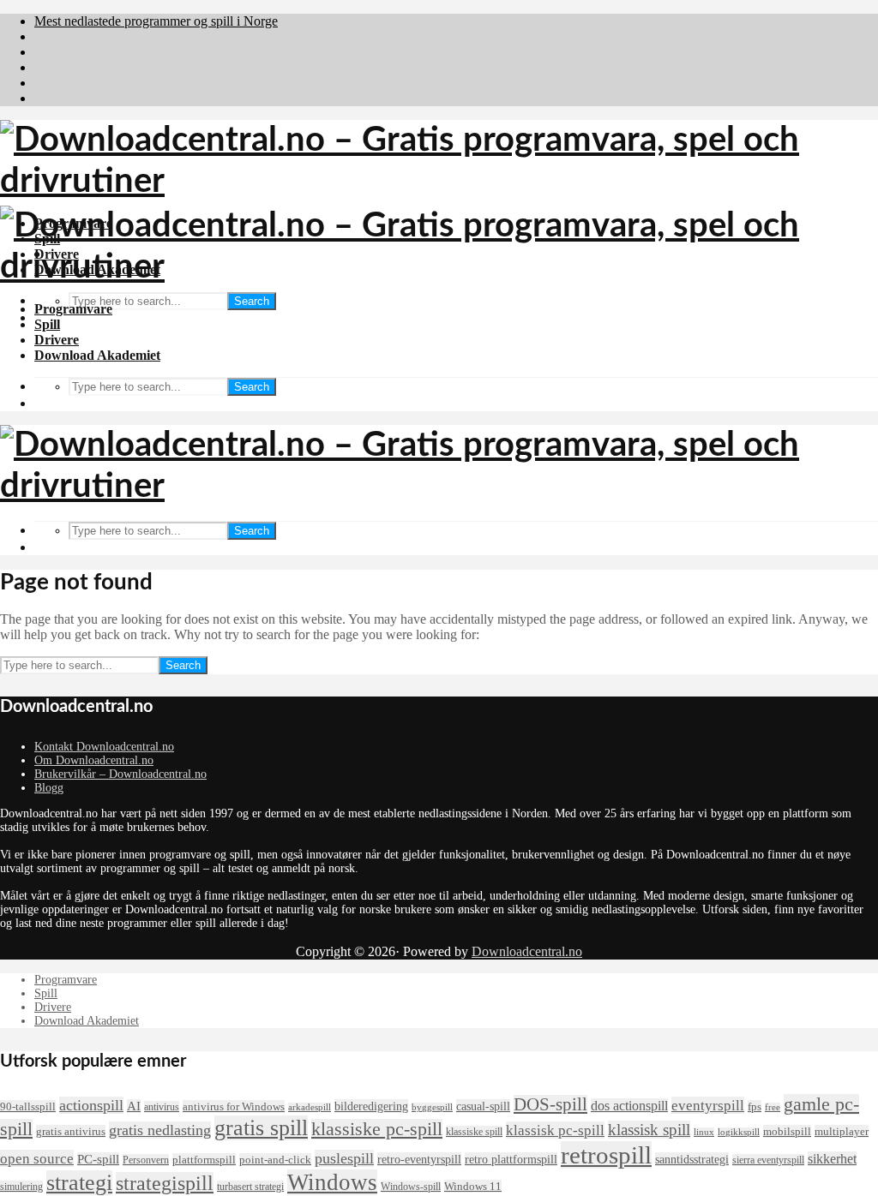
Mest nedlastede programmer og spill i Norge (156, 21)
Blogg (48, 787)
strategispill (164, 1183)
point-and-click (275, 1159)
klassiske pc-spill (376, 1129)
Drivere (56, 339)
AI (134, 1106)
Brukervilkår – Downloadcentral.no (120, 774)
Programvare (73, 309)
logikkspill (739, 1132)
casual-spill (483, 1106)
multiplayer (842, 1131)
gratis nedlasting (160, 1130)
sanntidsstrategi (692, 1159)
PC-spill (98, 1159)
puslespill (344, 1158)
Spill (47, 324)
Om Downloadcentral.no (93, 760)
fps (754, 1106)
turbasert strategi (250, 1187)
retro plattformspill (511, 1159)
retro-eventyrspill (419, 1159)
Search (251, 301)
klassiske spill (474, 1132)
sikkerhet (832, 1158)
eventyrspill (707, 1105)
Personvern (146, 1160)
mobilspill (787, 1131)
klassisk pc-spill (555, 1130)
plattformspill (204, 1159)
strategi (79, 1182)
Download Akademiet (97, 355)
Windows (332, 1182)
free (772, 1107)
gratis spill (261, 1127)
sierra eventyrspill (768, 1160)
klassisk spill (649, 1130)
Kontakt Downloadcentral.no (104, 746)
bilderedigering (371, 1106)
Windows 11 (473, 1186)
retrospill (606, 1155)
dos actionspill (629, 1105)
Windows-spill (411, 1187)
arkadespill (309, 1107)
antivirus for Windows (234, 1106)
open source (37, 1158)
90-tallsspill (28, 1106)
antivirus (161, 1107)
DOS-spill (550, 1104)
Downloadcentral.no (527, 951)
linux (704, 1132)
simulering (21, 1187)
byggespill (432, 1107)
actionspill (91, 1105)
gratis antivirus (70, 1131)
